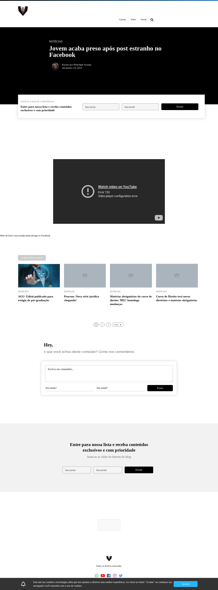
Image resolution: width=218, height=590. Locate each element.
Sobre (133, 19)
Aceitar (185, 584)
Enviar (180, 106)
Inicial (144, 19)
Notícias (23, 291)
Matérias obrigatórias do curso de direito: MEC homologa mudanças (131, 300)
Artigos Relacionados (32, 257)
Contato (122, 19)
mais (116, 324)
